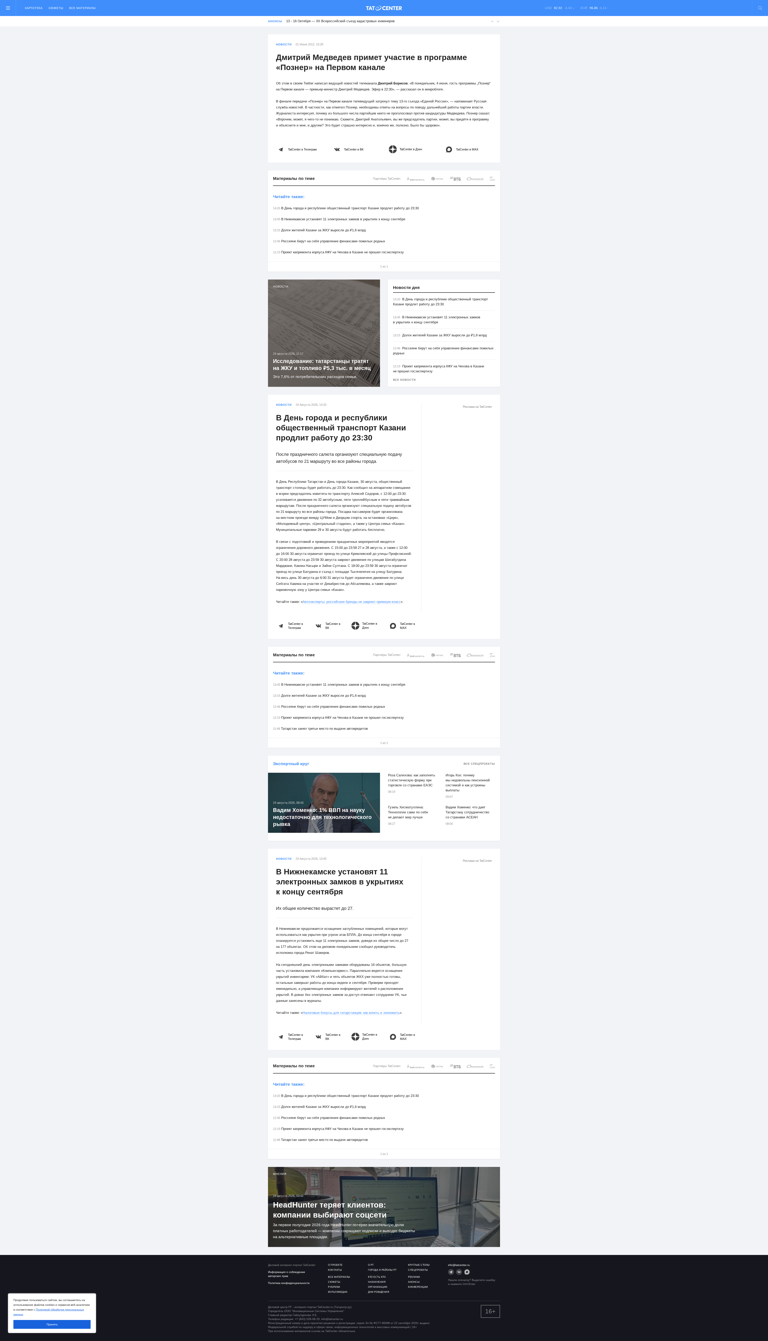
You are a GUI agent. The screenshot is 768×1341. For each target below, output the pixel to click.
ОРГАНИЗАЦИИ (377, 1287)
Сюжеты (56, 8)
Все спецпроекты (479, 763)
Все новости (404, 379)
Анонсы (275, 21)
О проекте (335, 1265)
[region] (52, 1313)
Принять (52, 1324)
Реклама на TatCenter (477, 406)
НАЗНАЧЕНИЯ (377, 1282)
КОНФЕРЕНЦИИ (418, 1287)
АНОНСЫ (414, 1282)
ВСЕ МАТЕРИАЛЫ (339, 1277)
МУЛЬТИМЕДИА (338, 1292)
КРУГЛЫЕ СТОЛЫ (419, 1265)
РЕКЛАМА (414, 1277)
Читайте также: (289, 196)
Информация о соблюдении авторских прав (286, 1274)
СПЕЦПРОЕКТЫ (418, 1270)
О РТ (371, 1265)
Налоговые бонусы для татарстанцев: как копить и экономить (351, 1013)
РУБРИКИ (334, 1287)
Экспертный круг (291, 763)
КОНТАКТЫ (335, 1270)
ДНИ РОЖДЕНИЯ (378, 1292)
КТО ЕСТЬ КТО (377, 1277)
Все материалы (82, 8)
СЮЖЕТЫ (334, 1282)
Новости (284, 44)
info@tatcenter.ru (459, 1265)
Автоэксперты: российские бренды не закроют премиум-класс (352, 602)
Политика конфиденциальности (289, 1283)
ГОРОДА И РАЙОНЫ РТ (382, 1270)
